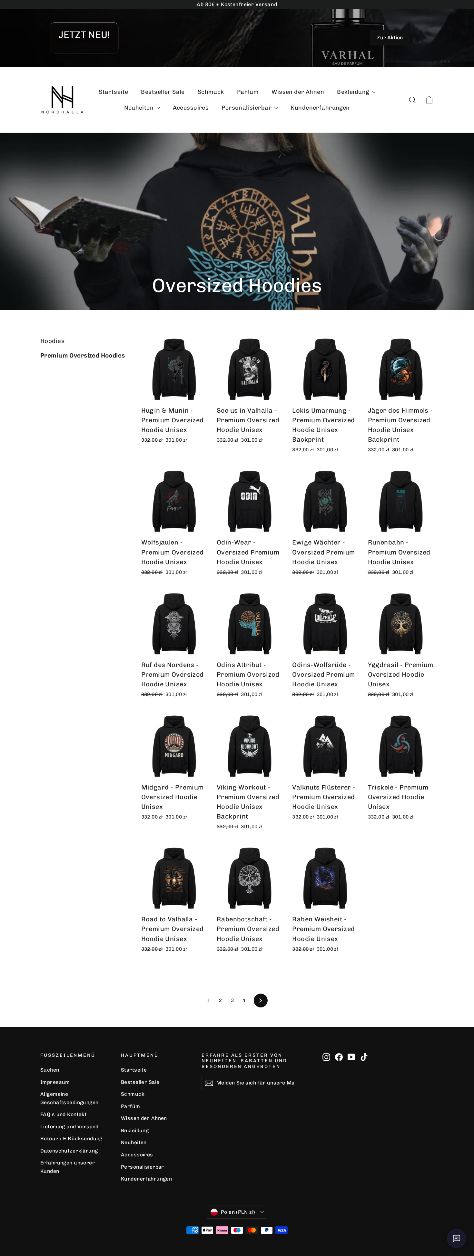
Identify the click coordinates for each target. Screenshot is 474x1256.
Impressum (55, 1082)
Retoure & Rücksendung (71, 1138)
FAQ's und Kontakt (63, 1114)
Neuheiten (139, 107)
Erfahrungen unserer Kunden (67, 1167)
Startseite (113, 91)
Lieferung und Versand (69, 1127)
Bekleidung (353, 91)
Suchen (49, 1070)
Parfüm (248, 91)
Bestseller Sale (162, 91)
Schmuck (211, 91)
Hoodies (52, 341)
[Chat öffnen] (456, 1238)
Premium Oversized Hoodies (82, 355)
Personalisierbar (247, 107)
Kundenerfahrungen (320, 107)
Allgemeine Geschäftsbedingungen (69, 1098)
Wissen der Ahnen (298, 91)
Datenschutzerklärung (69, 1151)
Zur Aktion (390, 37)
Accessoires (191, 107)
